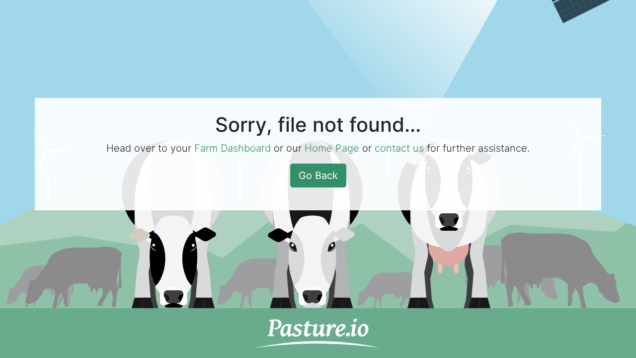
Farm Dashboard (232, 148)
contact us (399, 148)
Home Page (332, 148)
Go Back (318, 175)
